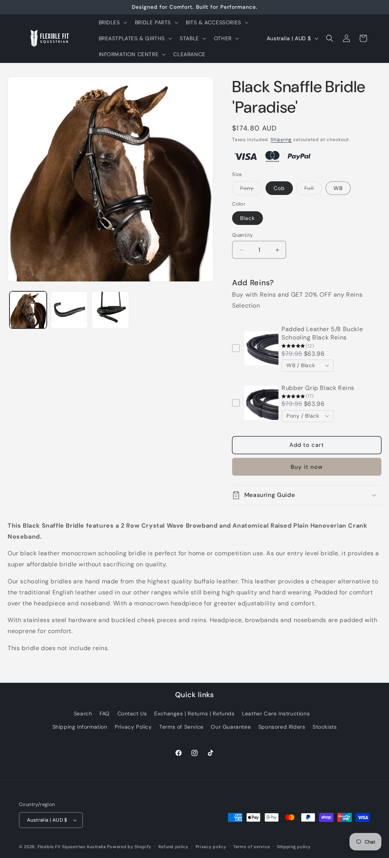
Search (83, 713)
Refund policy (173, 846)
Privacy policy (211, 846)
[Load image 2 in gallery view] (69, 309)
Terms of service (251, 846)
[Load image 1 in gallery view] (28, 309)
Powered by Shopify (129, 846)
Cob (279, 188)
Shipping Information (80, 726)
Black (247, 218)
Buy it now (307, 467)
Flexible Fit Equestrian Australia (72, 846)
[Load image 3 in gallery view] (110, 309)
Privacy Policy (133, 726)
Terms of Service (181, 726)
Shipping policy (294, 846)
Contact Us (132, 713)
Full (313, 189)
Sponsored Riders (281, 726)
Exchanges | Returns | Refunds (194, 713)
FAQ (105, 713)
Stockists (325, 726)
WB (338, 188)
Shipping (281, 140)
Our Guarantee (231, 726)
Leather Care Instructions (276, 713)
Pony (251, 189)
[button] (112, 22)
